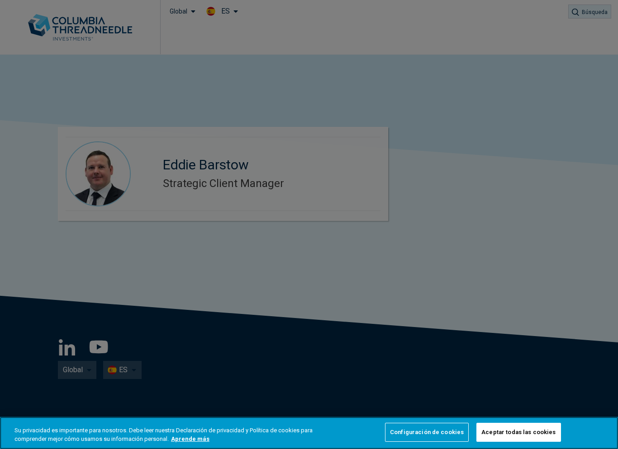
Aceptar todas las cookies (518, 432)
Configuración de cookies (427, 432)
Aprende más (190, 439)
